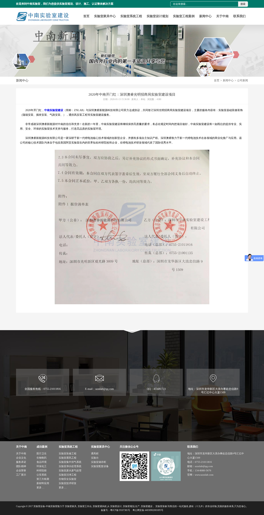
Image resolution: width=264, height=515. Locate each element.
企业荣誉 (21, 470)
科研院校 (42, 470)
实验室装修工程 (67, 453)
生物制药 (42, 457)
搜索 (242, 4)
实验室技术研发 (67, 483)
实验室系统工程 (131, 16)
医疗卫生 (42, 453)
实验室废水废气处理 (70, 470)
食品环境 (42, 462)
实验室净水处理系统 (70, 466)
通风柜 (95, 453)
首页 (86, 16)
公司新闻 (242, 80)
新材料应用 (43, 483)
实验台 (95, 457)
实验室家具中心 (105, 16)
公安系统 (42, 474)
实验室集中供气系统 (70, 462)
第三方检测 (43, 479)
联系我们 (239, 16)
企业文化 (21, 457)
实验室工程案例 (184, 16)
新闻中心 (205, 16)
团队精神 (21, 466)
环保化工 (42, 466)
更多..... (40, 487)
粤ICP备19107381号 (120, 510)
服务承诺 (21, 462)
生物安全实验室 (67, 479)
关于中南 (222, 16)
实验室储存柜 (98, 462)
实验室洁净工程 (67, 474)
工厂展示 (21, 474)
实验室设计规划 (157, 16)
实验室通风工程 (67, 457)
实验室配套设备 (100, 466)
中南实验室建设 (53, 110)
